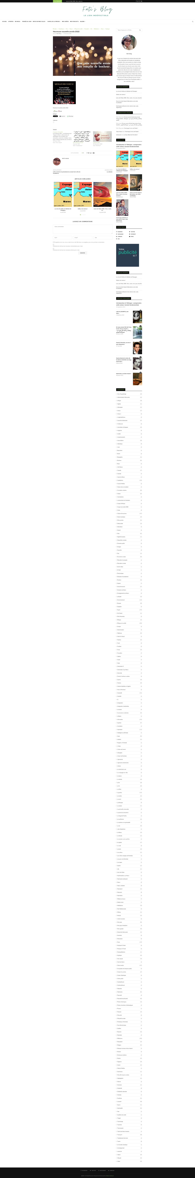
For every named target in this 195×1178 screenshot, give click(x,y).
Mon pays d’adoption (129, 925)
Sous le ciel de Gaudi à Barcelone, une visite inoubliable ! (136, 194)
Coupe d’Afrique (129, 503)
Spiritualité (129, 1108)
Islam (129, 736)
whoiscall (118, 135)
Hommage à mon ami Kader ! (131, 128)
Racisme (129, 1032)
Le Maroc (129, 832)
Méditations (96, 29)
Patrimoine (129, 992)
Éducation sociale (129, 563)
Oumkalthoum (129, 982)
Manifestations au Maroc (129, 875)
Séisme (129, 1081)
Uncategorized (129, 1148)
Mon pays (129, 922)
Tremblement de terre (129, 1138)
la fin (129, 782)
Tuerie (129, 1141)
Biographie (129, 457)
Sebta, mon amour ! (83, 208)
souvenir (129, 1101)
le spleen (129, 842)
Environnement (129, 600)
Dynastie (129, 550)
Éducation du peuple (129, 560)
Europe (129, 626)
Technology (129, 1121)
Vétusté (129, 1158)
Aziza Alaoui (119, 131)
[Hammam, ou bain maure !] (137, 379)
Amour (129, 410)
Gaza (129, 663)
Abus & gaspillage (129, 394)
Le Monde (129, 836)
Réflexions (129, 1038)
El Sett (129, 570)
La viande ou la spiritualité (129, 822)
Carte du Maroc (129, 477)
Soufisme (129, 1098)
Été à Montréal (129, 616)
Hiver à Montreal (129, 689)
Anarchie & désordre (129, 420)
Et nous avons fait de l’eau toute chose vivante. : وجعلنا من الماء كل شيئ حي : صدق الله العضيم (129, 118)
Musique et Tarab (129, 948)
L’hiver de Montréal (129, 756)
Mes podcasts (74, 21)
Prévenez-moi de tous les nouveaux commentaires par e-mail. (68, 246)
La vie (129, 826)
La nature (129, 806)
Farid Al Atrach (129, 636)
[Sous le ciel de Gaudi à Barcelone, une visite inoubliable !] (136, 182)
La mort (129, 799)
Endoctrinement (129, 586)
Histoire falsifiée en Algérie (129, 686)
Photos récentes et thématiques (129, 1005)
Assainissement (129, 437)
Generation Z (129, 666)
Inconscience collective (129, 713)
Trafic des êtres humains (129, 1131)
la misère (129, 796)
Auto (129, 447)
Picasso (129, 1008)
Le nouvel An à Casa (78, 142)
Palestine (129, 988)
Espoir (71, 29)
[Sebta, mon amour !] (83, 194)
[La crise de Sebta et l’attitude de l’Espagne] (63, 194)
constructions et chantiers (129, 500)
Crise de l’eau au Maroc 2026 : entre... (74, 1)
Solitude (129, 1095)
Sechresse (129, 1071)
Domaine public (129, 543)
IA (129, 699)
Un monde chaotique (129, 1144)
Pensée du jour (26, 21)
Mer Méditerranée (129, 909)
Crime (129, 510)
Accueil (4, 21)
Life (91, 29)
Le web (129, 845)
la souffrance (129, 819)
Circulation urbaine (129, 490)
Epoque (129, 603)
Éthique (129, 620)
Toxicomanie (129, 1128)
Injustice (129, 723)
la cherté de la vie (129, 769)
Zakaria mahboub (110, 1175)
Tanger (129, 1118)
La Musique (129, 802)
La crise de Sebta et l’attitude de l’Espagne (126, 91)
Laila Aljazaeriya (129, 829)
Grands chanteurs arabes (129, 676)
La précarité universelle (129, 809)
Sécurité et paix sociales (129, 1075)
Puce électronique (129, 1025)
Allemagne (129, 407)
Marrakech (129, 889)
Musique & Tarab (129, 945)
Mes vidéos (65, 21)
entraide (129, 596)
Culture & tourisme (129, 513)
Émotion (129, 580)
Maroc (129, 882)
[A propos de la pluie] (63, 137)
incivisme (129, 709)
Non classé (129, 958)
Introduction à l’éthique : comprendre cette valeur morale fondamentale (128, 145)
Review (129, 1051)
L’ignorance (129, 759)
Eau (129, 553)
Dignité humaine (129, 537)
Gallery (129, 656)
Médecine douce (129, 899)
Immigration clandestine (129, 706)
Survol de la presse (53, 21)
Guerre (129, 679)
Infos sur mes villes (39, 21)
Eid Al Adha (129, 566)
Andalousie (129, 424)
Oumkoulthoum (129, 985)
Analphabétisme (129, 417)
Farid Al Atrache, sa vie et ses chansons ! (123, 343)
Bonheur (55, 29)
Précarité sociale (129, 1018)
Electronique (129, 573)
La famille (129, 779)
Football (129, 646)
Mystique (107, 29)
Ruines (129, 1058)
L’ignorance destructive (129, 762)
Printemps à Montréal (129, 1022)
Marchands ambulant (129, 879)
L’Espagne (129, 752)
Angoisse (129, 430)
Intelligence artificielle (129, 733)
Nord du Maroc (129, 962)
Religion (129, 1045)
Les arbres (129, 852)
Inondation (129, 726)
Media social (129, 902)
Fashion (129, 640)
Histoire (129, 683)
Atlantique (129, 444)
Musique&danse (129, 952)
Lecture (129, 849)
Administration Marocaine (129, 397)
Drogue (129, 547)
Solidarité (129, 1088)
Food (129, 643)
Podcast (129, 1012)
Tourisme (129, 1124)
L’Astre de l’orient (129, 749)
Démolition (129, 527)
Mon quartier (129, 929)
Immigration (129, 703)
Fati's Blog (59, 33)
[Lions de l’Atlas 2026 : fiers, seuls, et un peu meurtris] (102, 194)
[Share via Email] (93, 153)
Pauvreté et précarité (129, 998)
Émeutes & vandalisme (129, 576)
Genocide (129, 673)
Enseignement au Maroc (129, 593)
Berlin (129, 453)
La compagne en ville (129, 772)
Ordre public (129, 978)
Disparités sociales (129, 540)
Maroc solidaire (129, 885)
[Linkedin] (141, 1)
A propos (10, 21)
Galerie (82, 21)
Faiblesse (129, 633)
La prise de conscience (129, 812)
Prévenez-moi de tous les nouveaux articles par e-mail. (66, 250)
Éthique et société (78, 29)
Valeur (129, 1154)
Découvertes (129, 520)
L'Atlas (129, 746)
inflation (129, 716)
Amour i (129, 414)
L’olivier (129, 766)
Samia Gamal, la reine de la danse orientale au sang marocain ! (123, 359)
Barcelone (129, 450)
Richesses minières (129, 1055)
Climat (129, 493)
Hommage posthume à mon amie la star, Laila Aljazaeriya (122, 219)
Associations (129, 440)
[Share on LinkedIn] (90, 153)
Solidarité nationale (129, 1091)
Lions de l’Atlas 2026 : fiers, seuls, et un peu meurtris (129, 98)
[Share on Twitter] (88, 153)
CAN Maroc (129, 467)
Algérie (129, 404)
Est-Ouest (129, 613)
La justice (129, 792)
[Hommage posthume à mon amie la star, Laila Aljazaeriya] (122, 207)
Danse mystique (129, 517)
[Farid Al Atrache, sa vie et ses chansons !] (137, 348)
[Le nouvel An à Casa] (82, 136)
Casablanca (61, 29)
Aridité (129, 434)
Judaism (129, 739)
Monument (129, 938)
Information (129, 719)
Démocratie (129, 523)
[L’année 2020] (102, 136)
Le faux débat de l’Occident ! (131, 135)
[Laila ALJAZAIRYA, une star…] (137, 317)
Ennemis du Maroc (129, 590)
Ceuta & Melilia (129, 483)
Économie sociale (129, 556)
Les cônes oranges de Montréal (129, 855)
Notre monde (129, 965)
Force (129, 649)
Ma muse (17, 21)
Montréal (129, 935)
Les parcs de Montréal (129, 859)
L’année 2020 (96, 142)
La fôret (129, 789)
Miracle (129, 915)
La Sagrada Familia (129, 816)
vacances (129, 1151)
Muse (102, 29)
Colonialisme (129, 497)
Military (129, 912)
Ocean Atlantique (129, 975)
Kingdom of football (129, 742)
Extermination (129, 630)
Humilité (129, 696)
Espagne (129, 606)
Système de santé (129, 1115)
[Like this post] (84, 153)
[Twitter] (137, 1)
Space (129, 1105)
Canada (129, 470)
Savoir (129, 1065)
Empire (129, 583)
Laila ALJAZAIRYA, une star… (122, 312)
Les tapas (129, 862)
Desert (129, 530)
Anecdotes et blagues (129, 427)
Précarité (129, 1015)
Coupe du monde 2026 (129, 507)
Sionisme (129, 1085)
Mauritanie (129, 895)
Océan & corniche (129, 972)
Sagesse (129, 1061)
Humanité (86, 29)
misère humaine (129, 919)
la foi (129, 786)
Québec (129, 1028)
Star (129, 1111)
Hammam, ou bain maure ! (123, 373)
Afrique (129, 400)
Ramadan (129, 1035)
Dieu (67, 29)
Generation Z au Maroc (129, 669)
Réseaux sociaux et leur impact (129, 1048)
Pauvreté (129, 995)
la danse (129, 776)
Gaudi (129, 659)
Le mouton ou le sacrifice (129, 839)
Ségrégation (129, 1078)
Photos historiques (129, 1002)
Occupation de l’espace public (129, 968)
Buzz (129, 463)
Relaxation (129, 1041)
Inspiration (129, 729)
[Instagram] (139, 1)
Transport (129, 1134)
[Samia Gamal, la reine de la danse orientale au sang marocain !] (137, 363)
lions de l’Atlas (129, 872)
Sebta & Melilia (129, 1068)
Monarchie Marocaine (129, 932)
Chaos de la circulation (129, 487)
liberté (129, 865)
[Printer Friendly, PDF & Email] (57, 111)
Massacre (129, 892)
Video (129, 1161)
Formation (129, 653)
